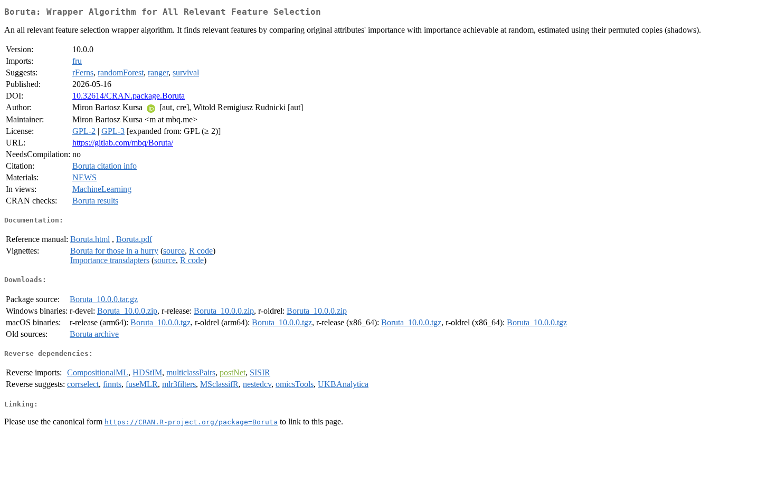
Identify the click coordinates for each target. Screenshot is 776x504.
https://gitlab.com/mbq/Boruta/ (122, 142)
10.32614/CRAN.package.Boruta (128, 95)
